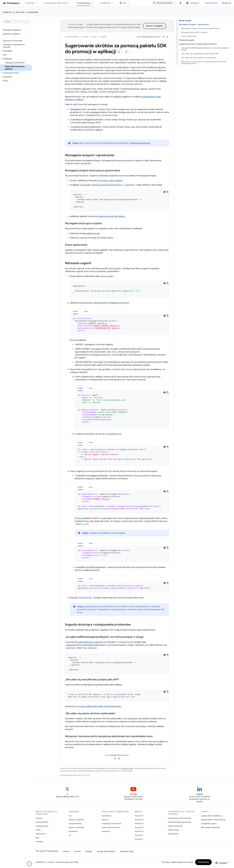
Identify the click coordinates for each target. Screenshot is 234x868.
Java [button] (86, 311)
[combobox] (164, 3)
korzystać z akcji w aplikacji (111, 180)
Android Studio (211, 3)
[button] (16, 51)
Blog (124, 3)
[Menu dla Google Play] (113, 3)
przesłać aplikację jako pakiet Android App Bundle (99, 706)
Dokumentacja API (175, 826)
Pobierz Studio (173, 830)
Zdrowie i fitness (75, 823)
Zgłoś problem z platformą (211, 816)
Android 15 (139, 823)
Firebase (88, 851)
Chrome (77, 851)
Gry (70, 816)
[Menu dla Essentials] (37, 3)
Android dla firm (42, 822)
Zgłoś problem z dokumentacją (213, 820)
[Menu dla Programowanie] (93, 3)
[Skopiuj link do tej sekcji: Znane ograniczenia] (89, 245)
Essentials (29, 3)
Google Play (105, 3)
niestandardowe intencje (140, 143)
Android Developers (72, 37)
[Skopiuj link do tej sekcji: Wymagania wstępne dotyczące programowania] (122, 170)
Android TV (106, 831)
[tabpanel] (119, 324)
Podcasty (39, 841)
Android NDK (173, 834)
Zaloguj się (226, 3)
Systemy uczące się (76, 820)
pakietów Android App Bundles (111, 216)
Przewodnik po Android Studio (179, 818)
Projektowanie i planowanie (55, 3)
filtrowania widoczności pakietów (88, 642)
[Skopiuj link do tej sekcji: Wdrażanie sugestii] (93, 263)
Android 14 (139, 827)
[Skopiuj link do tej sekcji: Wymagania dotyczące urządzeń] (104, 223)
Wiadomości (40, 834)
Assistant (33, 12)
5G (70, 835)
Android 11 (139, 839)
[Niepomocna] (167, 37)
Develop (7, 12)
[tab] (75, 311)
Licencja (50, 862)
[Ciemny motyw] (164, 191)
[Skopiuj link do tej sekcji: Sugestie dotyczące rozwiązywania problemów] (133, 624)
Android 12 (139, 835)
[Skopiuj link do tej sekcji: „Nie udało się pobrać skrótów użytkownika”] (118, 713)
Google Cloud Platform (106, 851)
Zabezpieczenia (42, 826)
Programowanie (83, 3)
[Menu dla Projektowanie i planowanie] (70, 3)
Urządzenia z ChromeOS (111, 823)
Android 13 (139, 831)
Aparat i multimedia (76, 827)
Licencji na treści (127, 768)
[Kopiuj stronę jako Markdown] (126, 52)
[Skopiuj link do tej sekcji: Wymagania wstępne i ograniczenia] (116, 155)
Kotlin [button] (75, 311)
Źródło (38, 830)
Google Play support (208, 823)
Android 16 (139, 820)
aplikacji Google (93, 233)
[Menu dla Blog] (129, 3)
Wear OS (105, 820)
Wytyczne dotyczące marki (67, 862)
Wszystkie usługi (126, 851)
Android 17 (139, 816)
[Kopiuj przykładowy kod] (167, 191)
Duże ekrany (106, 816)
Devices (20, 12)
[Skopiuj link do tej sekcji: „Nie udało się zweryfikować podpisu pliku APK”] (121, 679)
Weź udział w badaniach (210, 827)
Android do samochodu (111, 827)
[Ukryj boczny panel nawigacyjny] (29, 863)
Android (39, 818)
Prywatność (73, 831)
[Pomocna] (163, 37)
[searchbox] (16, 22)
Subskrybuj (203, 862)
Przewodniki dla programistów (179, 822)
